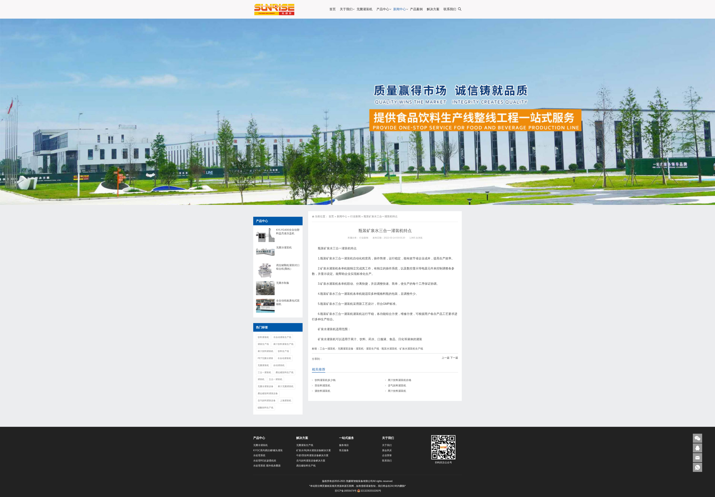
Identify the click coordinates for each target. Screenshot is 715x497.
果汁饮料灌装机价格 (399, 380)
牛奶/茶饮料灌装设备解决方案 (312, 455)
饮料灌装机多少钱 (325, 380)
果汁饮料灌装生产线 (283, 344)
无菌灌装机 (364, 9)
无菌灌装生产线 (304, 445)
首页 (332, 9)
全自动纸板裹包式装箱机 (288, 302)
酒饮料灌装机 (322, 390)
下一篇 (454, 357)
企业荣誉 (387, 455)
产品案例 (416, 9)
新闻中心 (399, 9)
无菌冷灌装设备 (265, 386)
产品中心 (382, 9)
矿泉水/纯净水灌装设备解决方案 (313, 450)
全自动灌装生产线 (282, 337)
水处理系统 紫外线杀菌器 (267, 465)
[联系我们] (697, 447)
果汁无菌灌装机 (285, 386)
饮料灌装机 (263, 337)
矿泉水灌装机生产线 (411, 348)
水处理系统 (259, 455)
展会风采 (387, 450)
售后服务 (344, 450)
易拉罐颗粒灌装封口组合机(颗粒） (288, 267)
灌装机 (348, 258)
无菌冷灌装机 (284, 247)
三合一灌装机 (342, 248)
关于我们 (346, 9)
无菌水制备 (282, 282)
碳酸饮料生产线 (265, 407)
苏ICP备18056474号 (346, 490)
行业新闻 (355, 216)
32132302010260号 (370, 490)
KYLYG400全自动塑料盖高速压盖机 (287, 231)
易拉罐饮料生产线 (284, 372)
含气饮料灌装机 (397, 385)
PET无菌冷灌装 (265, 358)
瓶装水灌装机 (389, 348)
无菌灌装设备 (345, 348)
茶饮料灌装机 (322, 385)
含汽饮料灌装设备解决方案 (310, 460)
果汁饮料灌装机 (397, 390)
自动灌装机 (279, 365)
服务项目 (344, 445)
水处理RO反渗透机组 (264, 460)
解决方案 (433, 9)
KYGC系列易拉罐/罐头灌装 (268, 450)
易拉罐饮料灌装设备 (268, 393)
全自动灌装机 (284, 358)
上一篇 (445, 357)
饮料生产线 (283, 351)
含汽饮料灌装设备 (267, 400)
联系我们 (450, 9)
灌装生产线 (372, 348)
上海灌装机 (285, 400)
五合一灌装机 (275, 379)
